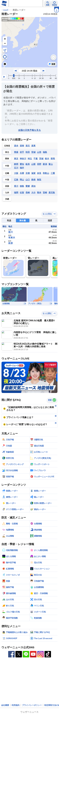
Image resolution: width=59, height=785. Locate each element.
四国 (7, 186)
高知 (33, 186)
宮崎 (45, 192)
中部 (7, 166)
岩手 (22, 152)
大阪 (16, 173)
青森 (16, 152)
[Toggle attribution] (5, 64)
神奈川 (23, 158)
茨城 (41, 158)
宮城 (33, 152)
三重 (53, 173)
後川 (10, 232)
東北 (7, 152)
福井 (22, 168)
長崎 (28, 192)
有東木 (11, 237)
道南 (22, 146)
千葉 (35, 158)
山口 (28, 180)
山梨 (33, 164)
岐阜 (28, 164)
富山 (51, 164)
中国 (7, 180)
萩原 (10, 243)
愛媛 (28, 186)
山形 (39, 152)
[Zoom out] (5, 43)
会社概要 (5, 705)
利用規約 (16, 705)
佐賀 (22, 192)
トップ (5, 10)
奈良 (39, 173)
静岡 (16, 164)
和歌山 (46, 173)
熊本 (39, 192)
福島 (45, 152)
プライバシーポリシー (32, 705)
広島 (16, 180)
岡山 (22, 180)
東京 (16, 158)
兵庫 (22, 173)
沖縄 (7, 199)
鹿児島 (52, 192)
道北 (28, 146)
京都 (28, 173)
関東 (7, 158)
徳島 (22, 186)
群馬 (53, 158)
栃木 (47, 158)
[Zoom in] (5, 39)
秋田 (28, 152)
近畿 (7, 173)
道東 (33, 146)
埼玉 (30, 158)
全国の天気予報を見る (29, 130)
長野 (39, 164)
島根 (33, 180)
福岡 (16, 192)
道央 (16, 146)
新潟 (45, 164)
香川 (16, 186)
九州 (7, 192)
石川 (16, 168)
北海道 (7, 146)
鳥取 (39, 180)
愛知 (22, 164)
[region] (29, 42)
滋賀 (33, 173)
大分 (33, 192)
